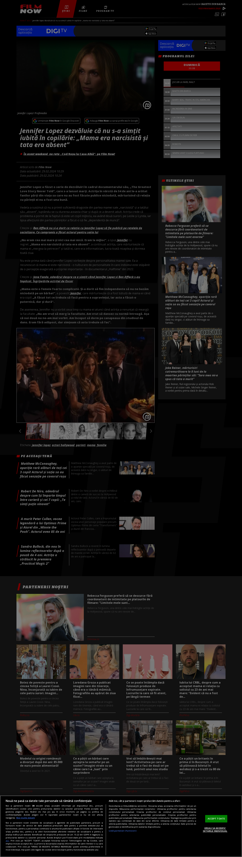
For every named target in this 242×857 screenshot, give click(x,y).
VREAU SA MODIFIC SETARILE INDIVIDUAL (215, 830)
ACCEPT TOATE (216, 818)
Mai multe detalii (25, 817)
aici (7, 840)
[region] (121, 826)
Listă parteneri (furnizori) (122, 830)
